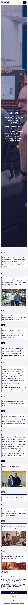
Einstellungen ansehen (14, 600)
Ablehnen (14, 596)
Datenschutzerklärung (15, 603)
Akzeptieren (14, 592)
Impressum (22, 603)
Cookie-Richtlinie (7, 603)
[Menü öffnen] (25, 2)
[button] (26, 572)
